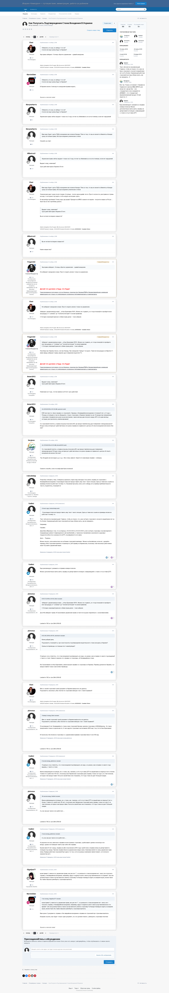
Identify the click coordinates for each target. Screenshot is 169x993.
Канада (50, 25)
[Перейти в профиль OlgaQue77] (32, 876)
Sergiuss (31, 440)
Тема (76, 988)
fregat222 (31, 262)
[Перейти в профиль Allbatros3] (32, 160)
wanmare (35, 25)
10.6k (32, 277)
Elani (31, 42)
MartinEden (31, 74)
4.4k (32, 90)
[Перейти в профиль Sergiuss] (32, 446)
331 (32, 168)
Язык (70, 988)
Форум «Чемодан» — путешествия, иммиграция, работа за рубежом (55, 3)
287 (32, 58)
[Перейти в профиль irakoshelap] (32, 482)
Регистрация (141, 3)
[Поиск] (145, 9)
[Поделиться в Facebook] (26, 976)
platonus (31, 594)
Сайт (25, 9)
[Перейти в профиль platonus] (32, 600)
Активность (33, 9)
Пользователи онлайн (65, 14)
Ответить (110, 30)
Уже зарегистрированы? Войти (123, 3)
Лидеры (77, 14)
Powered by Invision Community (84, 990)
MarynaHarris (31, 104)
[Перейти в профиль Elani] (32, 49)
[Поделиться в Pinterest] (35, 976)
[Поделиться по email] (32, 976)
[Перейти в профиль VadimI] (32, 510)
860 (32, 519)
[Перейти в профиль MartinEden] (32, 81)
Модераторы (52, 14)
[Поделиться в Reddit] (29, 976)
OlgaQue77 (31, 869)
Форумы (25, 14)
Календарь (34, 14)
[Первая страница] (23, 37)
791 (32, 455)
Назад (28, 37)
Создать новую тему (93, 30)
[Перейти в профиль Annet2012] (32, 383)
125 (32, 885)
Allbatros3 (31, 153)
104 (32, 392)
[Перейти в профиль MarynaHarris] (32, 111)
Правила (42, 14)
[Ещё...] (113, 43)
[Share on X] (23, 976)
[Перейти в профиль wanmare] (24, 24)
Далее (41, 37)
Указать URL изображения (103, 955)
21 (32, 120)
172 (32, 609)
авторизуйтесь (81, 941)
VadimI (31, 503)
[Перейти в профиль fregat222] (32, 268)
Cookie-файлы (96, 988)
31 (32, 491)
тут (58, 458)
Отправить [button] (109, 962)
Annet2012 (31, 376)
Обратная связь (85, 988)
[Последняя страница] (45, 37)
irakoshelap (31, 476)
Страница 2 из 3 (53, 37)
